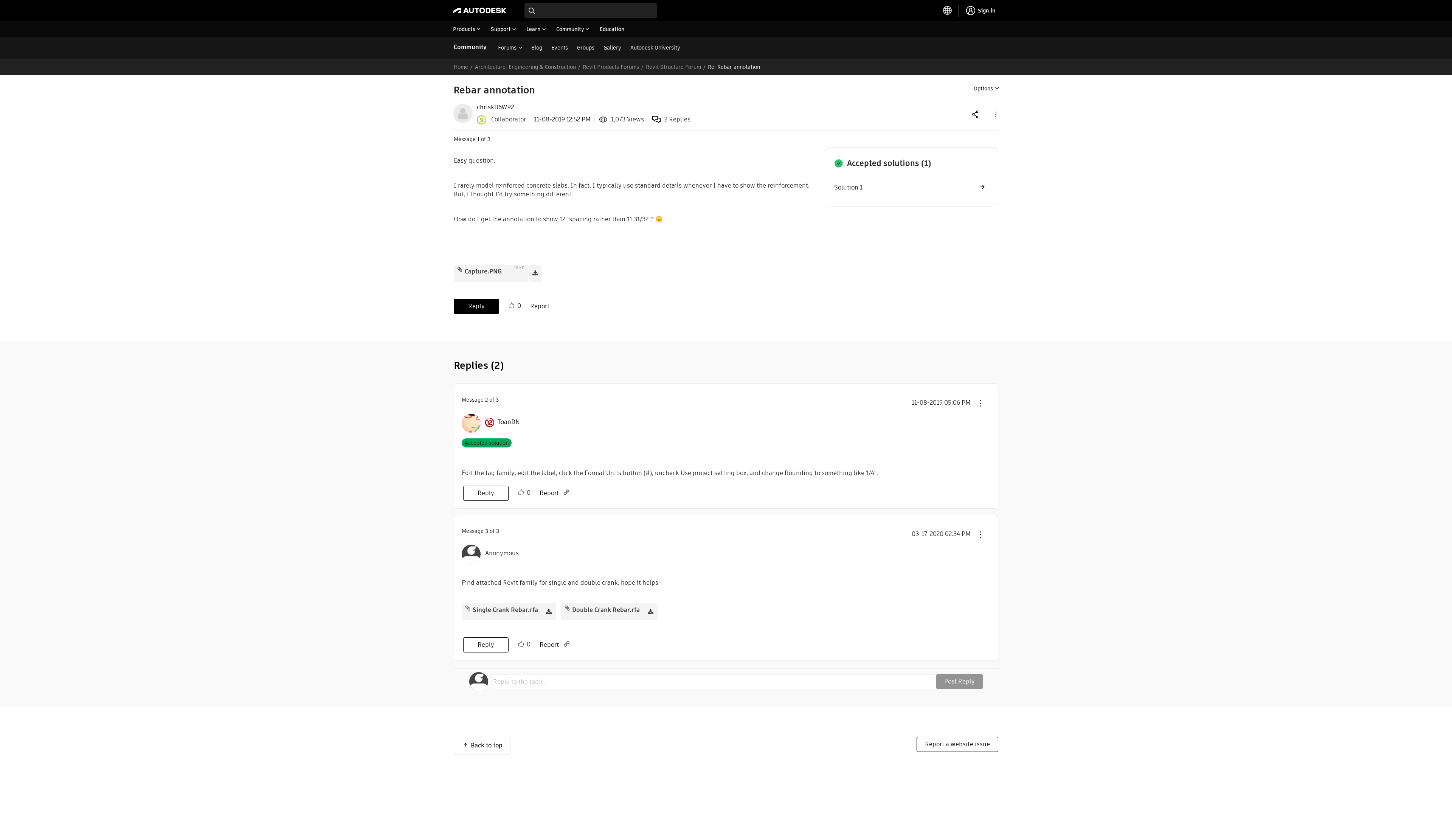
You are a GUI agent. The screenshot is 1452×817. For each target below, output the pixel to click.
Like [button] (512, 305)
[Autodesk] (479, 10)
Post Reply (959, 681)
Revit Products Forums (611, 67)
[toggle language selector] (948, 11)
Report (539, 306)
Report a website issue (957, 744)
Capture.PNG (483, 271)
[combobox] (590, 10)
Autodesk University (655, 47)
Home (461, 67)
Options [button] (983, 88)
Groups (585, 47)
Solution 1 (848, 187)
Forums (507, 47)
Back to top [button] (487, 745)
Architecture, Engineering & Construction (525, 67)
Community (470, 47)
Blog (536, 47)
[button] (995, 114)
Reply (476, 306)
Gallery (612, 47)
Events (559, 47)
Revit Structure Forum (673, 67)
